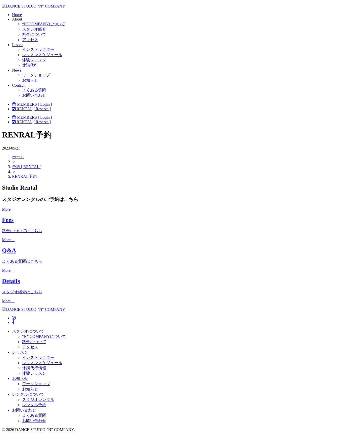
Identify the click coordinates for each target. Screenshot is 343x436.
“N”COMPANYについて (43, 24)
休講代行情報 (34, 368)
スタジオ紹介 (34, 29)
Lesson (17, 45)
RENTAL (24, 109)
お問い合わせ (34, 95)
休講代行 (30, 65)
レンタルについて (28, 394)
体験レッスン (34, 60)
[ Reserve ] (42, 109)
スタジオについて (28, 331)
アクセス (30, 40)
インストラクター (38, 49)
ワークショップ (36, 75)
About (17, 19)
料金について (34, 34)
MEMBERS (26, 104)
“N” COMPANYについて (44, 336)
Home (17, 15)
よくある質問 (34, 90)
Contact (18, 85)
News (16, 70)
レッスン (20, 352)
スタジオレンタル (38, 399)
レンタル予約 (34, 405)
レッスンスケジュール (42, 55)
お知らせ (30, 80)
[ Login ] (45, 104)
